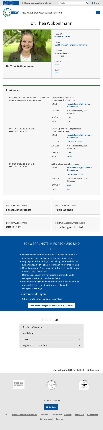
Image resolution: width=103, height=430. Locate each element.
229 (56, 72)
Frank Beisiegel (78, 370)
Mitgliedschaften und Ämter (35, 345)
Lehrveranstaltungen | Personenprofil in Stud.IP (50, 305)
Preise (25, 339)
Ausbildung (27, 333)
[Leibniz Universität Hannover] (11, 3)
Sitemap (59, 419)
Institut (68, 414)
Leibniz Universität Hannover (24, 414)
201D (69, 156)
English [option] (97, 3)
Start (86, 3)
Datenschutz (92, 414)
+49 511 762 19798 (62, 36)
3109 (57, 64)
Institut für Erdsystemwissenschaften (42, 12)
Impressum (79, 414)
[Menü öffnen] (98, 13)
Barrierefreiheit (46, 419)
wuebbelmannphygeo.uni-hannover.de (72, 45)
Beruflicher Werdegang (33, 327)
